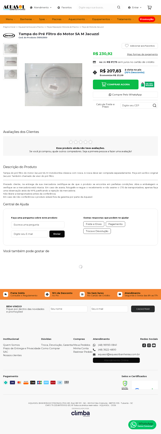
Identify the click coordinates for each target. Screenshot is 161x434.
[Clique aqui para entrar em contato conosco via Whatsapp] (142, 424)
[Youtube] (154, 346)
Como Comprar (50, 348)
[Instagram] (149, 346)
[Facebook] (144, 346)
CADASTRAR (143, 309)
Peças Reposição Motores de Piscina (63, 27)
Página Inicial (9, 27)
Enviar (57, 234)
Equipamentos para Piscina (31, 27)
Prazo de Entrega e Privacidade (22, 348)
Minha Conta (81, 348)
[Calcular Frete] (154, 105)
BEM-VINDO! (14, 306)
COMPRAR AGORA (118, 84)
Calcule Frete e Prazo (105, 105)
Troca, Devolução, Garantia (57, 344)
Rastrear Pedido (82, 351)
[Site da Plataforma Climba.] (80, 412)
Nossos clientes (12, 355)
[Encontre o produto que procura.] (118, 7)
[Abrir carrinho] (152, 8)
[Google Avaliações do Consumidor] (145, 385)
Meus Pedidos (81, 344)
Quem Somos (11, 344)
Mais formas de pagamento (142, 54)
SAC (5, 351)
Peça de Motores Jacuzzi (93, 27)
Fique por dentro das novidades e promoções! (25, 310)
